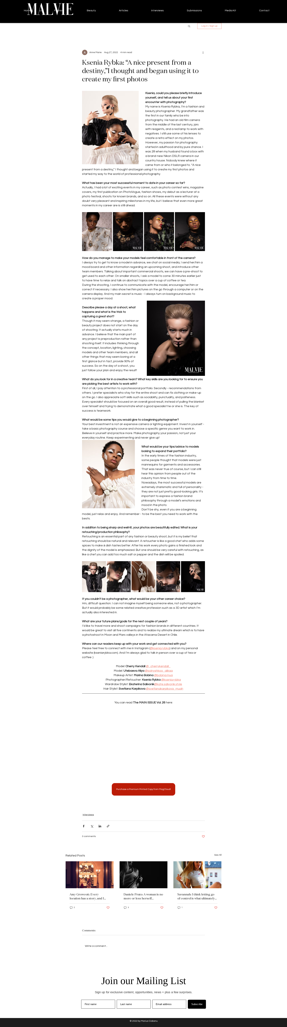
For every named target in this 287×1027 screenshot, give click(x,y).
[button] (189, 26)
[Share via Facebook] (83, 826)
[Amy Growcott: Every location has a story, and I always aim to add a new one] (90, 874)
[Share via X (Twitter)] (91, 826)
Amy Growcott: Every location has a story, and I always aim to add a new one (89, 896)
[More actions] (203, 52)
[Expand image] (97, 231)
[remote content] (143, 742)
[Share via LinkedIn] (99, 826)
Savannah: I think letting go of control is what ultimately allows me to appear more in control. (196, 896)
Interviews (88, 815)
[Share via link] (108, 826)
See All (218, 855)
